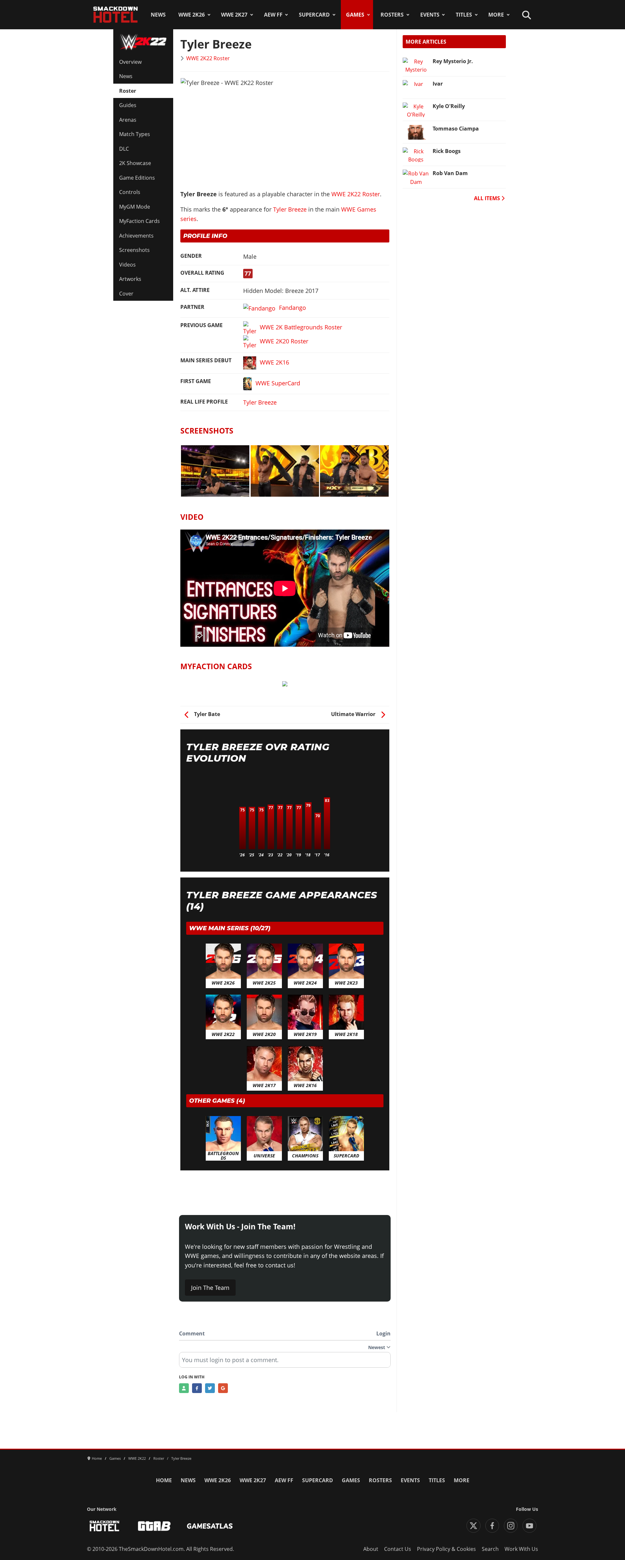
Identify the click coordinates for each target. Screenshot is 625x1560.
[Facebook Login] (197, 1388)
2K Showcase (135, 163)
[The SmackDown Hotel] (115, 15)
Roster (127, 90)
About (370, 1549)
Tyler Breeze (290, 209)
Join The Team (210, 1287)
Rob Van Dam (450, 173)
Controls (129, 192)
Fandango (292, 307)
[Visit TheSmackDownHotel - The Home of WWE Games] (104, 1526)
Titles (464, 14)
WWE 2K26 (191, 14)
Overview (130, 61)
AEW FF (273, 14)
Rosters (392, 14)
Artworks (130, 279)
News (158, 14)
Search (490, 1549)
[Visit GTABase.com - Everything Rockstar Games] (154, 1526)
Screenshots (134, 250)
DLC (124, 148)
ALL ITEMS (487, 198)
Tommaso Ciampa (456, 128)
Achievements (136, 235)
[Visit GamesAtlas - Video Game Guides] (210, 1526)
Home (164, 1480)
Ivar (438, 83)
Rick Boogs (447, 151)
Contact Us (397, 1549)
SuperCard (314, 14)
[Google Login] (223, 1388)
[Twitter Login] (210, 1388)
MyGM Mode (134, 206)
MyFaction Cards (139, 221)
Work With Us (521, 1549)
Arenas (127, 119)
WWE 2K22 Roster (208, 58)
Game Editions (137, 177)
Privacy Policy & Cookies (446, 1549)
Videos (127, 264)
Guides (127, 105)
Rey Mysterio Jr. (453, 61)
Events (429, 14)
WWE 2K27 (234, 14)
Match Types (134, 134)
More (496, 14)
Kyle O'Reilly (449, 106)
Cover (126, 293)
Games (355, 14)
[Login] (184, 1388)
